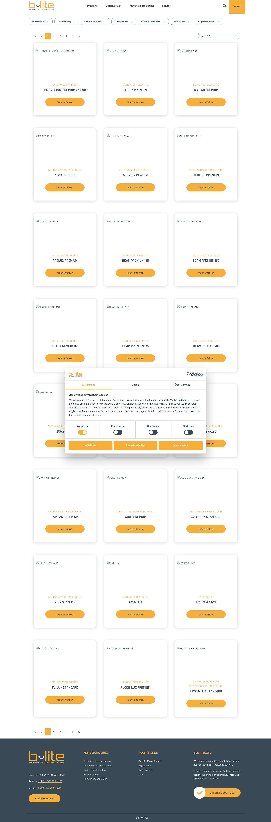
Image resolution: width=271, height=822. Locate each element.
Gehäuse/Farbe (93, 21)
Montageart (121, 21)
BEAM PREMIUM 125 (135, 260)
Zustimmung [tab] (89, 384)
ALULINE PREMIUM (206, 175)
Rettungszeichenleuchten (98, 765)
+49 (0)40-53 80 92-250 (50, 781)
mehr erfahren (65, 102)
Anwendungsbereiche (95, 778)
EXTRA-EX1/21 (206, 602)
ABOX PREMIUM (65, 175)
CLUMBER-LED (206, 431)
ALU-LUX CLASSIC (135, 175)
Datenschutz (145, 769)
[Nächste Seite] (73, 36)
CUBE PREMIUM (135, 517)
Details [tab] (135, 384)
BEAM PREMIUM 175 (135, 346)
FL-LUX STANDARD (65, 687)
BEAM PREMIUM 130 (206, 260)
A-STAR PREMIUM (206, 90)
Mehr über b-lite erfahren (97, 761)
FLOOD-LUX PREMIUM (135, 687)
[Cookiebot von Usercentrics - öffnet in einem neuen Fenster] (189, 374)
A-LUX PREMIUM (135, 90)
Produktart (38, 21)
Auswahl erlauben (135, 445)
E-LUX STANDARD (65, 602)
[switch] (117, 432)
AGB (141, 774)
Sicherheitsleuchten (95, 769)
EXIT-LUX (135, 602)
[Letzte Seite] (79, 36)
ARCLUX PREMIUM (65, 260)
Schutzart (180, 21)
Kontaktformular (44, 798)
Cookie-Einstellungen (150, 761)
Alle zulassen (180, 445)
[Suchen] (224, 6)
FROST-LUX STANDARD (206, 691)
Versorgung (64, 21)
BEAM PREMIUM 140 (65, 346)
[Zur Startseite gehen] (44, 5)
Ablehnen (90, 445)
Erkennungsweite (151, 21)
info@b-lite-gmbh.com (49, 787)
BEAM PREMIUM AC (206, 346)
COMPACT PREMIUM (64, 517)
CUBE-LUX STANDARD (206, 517)
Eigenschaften (206, 21)
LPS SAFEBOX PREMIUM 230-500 (65, 90)
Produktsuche (91, 774)
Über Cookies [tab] (182, 384)
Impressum (145, 765)
